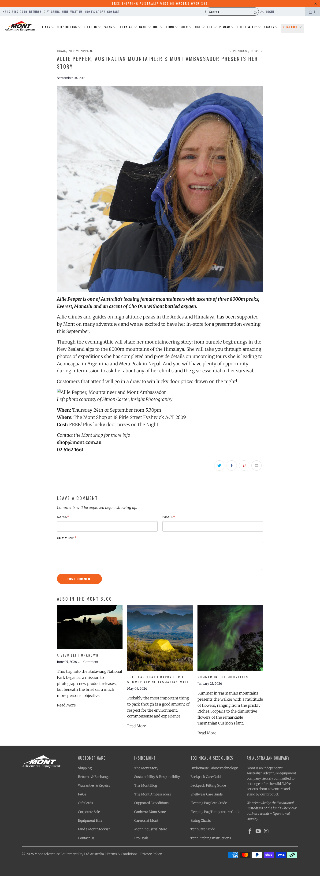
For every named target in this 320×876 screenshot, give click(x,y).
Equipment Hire (90, 820)
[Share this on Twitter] (219, 465)
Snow (185, 27)
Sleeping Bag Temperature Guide (215, 812)
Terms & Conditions (122, 854)
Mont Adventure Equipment (56, 854)
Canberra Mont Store (150, 812)
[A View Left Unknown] (90, 627)
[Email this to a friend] (256, 465)
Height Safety (247, 27)
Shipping (85, 768)
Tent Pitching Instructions (210, 838)
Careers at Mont (146, 820)
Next (255, 51)
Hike (156, 27)
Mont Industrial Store (150, 829)
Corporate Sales (89, 812)
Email (168, 517)
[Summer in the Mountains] (230, 638)
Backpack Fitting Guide (208, 785)
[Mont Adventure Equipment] (20, 26)
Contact (113, 12)
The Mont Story (146, 768)
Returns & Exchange (93, 777)
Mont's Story (95, 12)
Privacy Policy (151, 854)
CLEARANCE (290, 27)
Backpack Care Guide (206, 777)
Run (210, 27)
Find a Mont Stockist (94, 829)
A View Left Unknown (78, 655)
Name (63, 517)
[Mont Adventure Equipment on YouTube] (258, 831)
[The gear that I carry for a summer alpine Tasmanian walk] (160, 638)
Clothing (91, 27)
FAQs (82, 794)
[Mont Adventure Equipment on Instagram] (266, 831)
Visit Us (76, 12)
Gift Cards (52, 12)
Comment (67, 538)
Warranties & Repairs (94, 785)
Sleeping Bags (67, 27)
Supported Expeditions (151, 803)
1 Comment (89, 662)
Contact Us (86, 838)
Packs (108, 27)
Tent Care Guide (202, 829)
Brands (269, 27)
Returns (35, 12)
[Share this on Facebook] (232, 465)
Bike (197, 27)
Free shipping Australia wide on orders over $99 (160, 3)
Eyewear (225, 27)
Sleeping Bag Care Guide (208, 803)
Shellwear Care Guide (206, 794)
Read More (66, 705)
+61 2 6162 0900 (15, 12)
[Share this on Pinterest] (244, 465)
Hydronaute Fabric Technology (214, 768)
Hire (65, 12)
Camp (143, 27)
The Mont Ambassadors (152, 794)
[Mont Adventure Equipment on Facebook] (250, 831)
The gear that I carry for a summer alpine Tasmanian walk (158, 679)
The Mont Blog (145, 785)
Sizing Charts (200, 820)
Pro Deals (141, 838)
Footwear (126, 27)
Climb (170, 27)
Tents (46, 27)
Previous (239, 51)
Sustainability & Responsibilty (157, 777)
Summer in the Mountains (222, 676)
